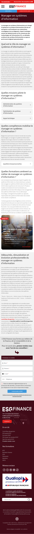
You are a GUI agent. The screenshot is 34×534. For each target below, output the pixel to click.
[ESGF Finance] (17, 6)
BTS (3, 450)
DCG (3, 454)
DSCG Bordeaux (20, 514)
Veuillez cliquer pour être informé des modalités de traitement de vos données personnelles (17, 395)
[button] (17, 519)
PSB (17, 510)
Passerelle (5, 456)
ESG (21, 512)
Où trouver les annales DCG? (10, 437)
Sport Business (26, 512)
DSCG (4, 460)
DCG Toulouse (12, 514)
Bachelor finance (7, 452)
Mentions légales (10, 529)
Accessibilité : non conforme (21, 529)
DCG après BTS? (6, 433)
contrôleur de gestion (7, 319)
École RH (20, 510)
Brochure (7, 11)
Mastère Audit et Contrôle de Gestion (15, 230)
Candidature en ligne (24, 11)
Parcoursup (27, 514)
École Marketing (11, 510)
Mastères (5, 458)
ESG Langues (16, 512)
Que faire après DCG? (8, 439)
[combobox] (3, 379)
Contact (7, 421)
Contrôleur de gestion (8, 431)
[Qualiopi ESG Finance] (17, 484)
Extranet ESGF (6, 435)
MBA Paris (5, 510)
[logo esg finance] (17, 409)
